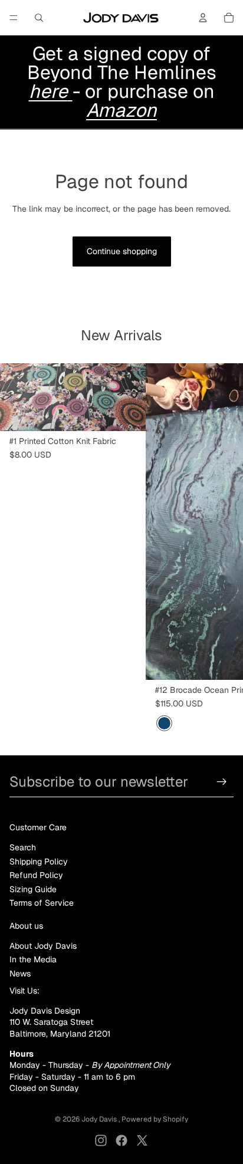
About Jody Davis (43, 946)
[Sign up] (222, 782)
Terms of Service (41, 902)
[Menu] (13, 17)
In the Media (33, 959)
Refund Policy (36, 875)
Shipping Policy (38, 861)
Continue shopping (122, 251)
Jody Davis (100, 1119)
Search (22, 847)
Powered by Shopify (154, 1119)
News (20, 973)
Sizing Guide (33, 889)
